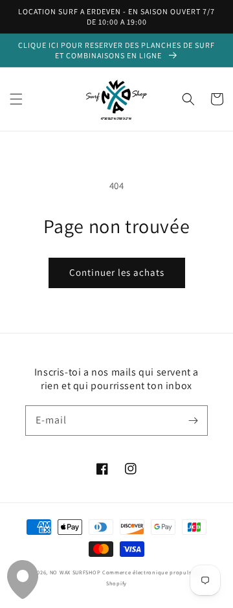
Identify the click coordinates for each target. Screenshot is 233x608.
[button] (16, 99)
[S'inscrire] (193, 420)
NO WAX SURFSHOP (75, 572)
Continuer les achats (116, 272)
